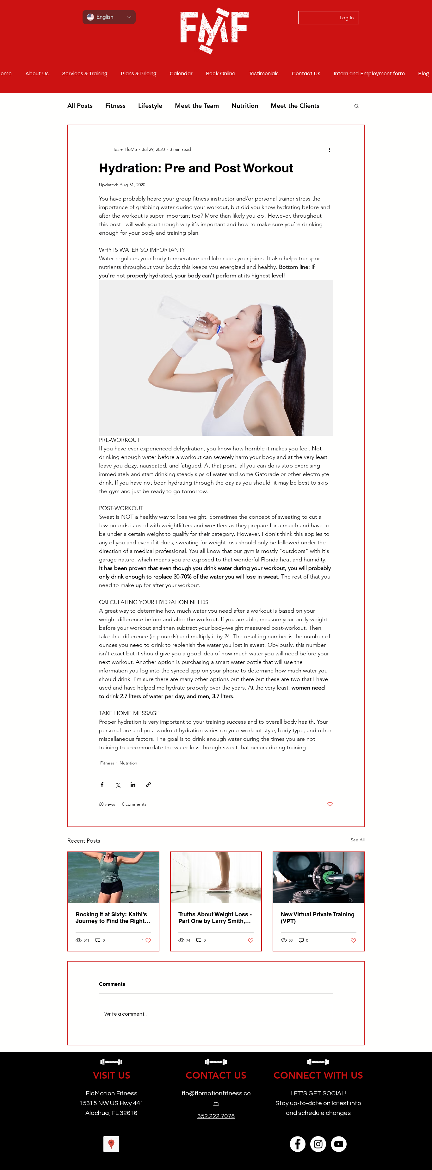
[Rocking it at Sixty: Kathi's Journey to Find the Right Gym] (113, 877)
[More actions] (329, 149)
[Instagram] (318, 1144)
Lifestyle (150, 105)
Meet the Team (197, 105)
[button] (357, 105)
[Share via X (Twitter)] (117, 785)
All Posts (80, 105)
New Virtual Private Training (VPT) (318, 917)
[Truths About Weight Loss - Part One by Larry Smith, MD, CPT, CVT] (216, 877)
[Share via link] (148, 785)
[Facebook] (297, 1144)
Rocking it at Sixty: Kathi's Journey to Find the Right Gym (111, 917)
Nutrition (244, 105)
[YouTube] (339, 1144)
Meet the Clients (295, 105)
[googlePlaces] (111, 1144)
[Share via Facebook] (102, 785)
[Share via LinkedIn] (133, 785)
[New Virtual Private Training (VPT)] (318, 877)
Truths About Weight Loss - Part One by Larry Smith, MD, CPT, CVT (215, 917)
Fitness (115, 105)
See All (358, 840)
